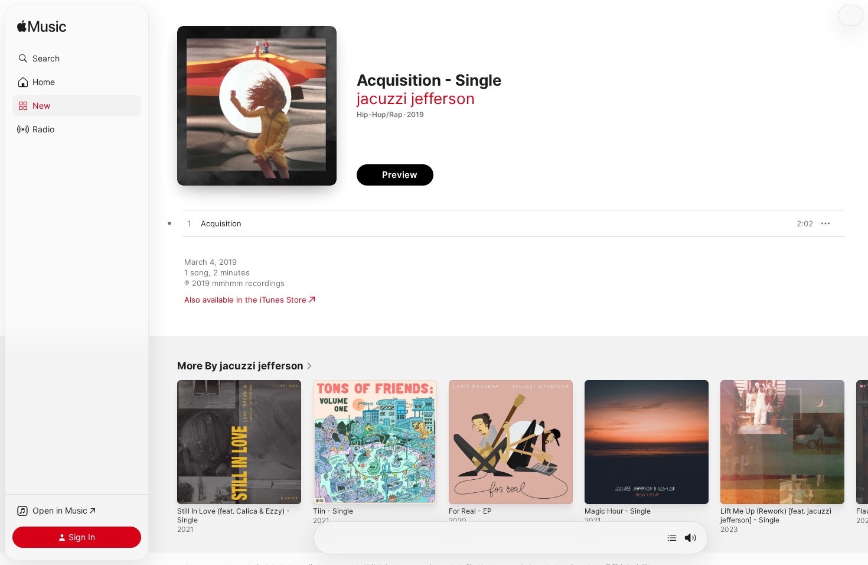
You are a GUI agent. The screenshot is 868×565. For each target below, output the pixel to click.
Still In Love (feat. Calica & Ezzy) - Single (239, 389)
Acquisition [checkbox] (221, 223)
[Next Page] (856, 442)
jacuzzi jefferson (416, 98)
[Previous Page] (165, 442)
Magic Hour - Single (621, 384)
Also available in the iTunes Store (245, 299)
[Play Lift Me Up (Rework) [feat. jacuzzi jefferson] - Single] (735, 489)
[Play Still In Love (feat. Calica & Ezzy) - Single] (192, 489)
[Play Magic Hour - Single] (599, 489)
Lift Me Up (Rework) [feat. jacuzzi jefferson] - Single (769, 389)
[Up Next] (672, 538)
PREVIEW (800, 223)
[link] (245, 365)
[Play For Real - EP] (463, 489)
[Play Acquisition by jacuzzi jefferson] (189, 224)
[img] (41, 27)
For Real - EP (472, 384)
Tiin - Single (335, 384)
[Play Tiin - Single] (328, 489)
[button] (77, 58)
